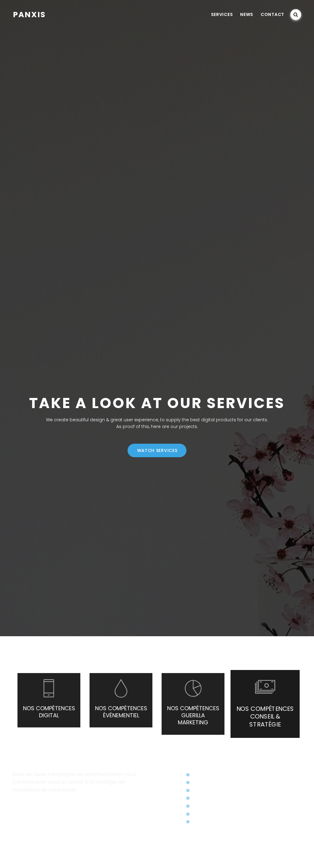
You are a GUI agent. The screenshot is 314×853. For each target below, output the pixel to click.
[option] (157, 426)
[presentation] (48, 700)
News (246, 14)
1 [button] (150, 753)
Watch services (157, 450)
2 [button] (157, 753)
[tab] (265, 704)
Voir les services (30, 804)
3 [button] (163, 753)
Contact (272, 14)
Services (222, 14)
